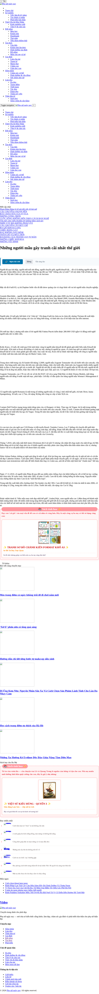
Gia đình (8, 57)
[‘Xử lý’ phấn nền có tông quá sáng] (49, 611)
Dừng (29, 262)
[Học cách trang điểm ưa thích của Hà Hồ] (49, 709)
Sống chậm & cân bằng (19, 101)
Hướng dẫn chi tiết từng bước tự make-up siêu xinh (27, 658)
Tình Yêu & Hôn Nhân (14, 22)
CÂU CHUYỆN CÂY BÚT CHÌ (14, 225)
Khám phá (14, 34)
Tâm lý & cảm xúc (18, 27)
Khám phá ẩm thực (18, 47)
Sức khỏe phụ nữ (17, 78)
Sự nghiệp (9, 13)
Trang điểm (15, 84)
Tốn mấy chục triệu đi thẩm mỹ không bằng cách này (21, 221)
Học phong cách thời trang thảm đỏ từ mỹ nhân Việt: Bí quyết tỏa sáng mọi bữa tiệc (42, 866)
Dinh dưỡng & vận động (20, 75)
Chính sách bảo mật (13, 979)
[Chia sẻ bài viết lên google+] (3, 254)
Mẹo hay (14, 31)
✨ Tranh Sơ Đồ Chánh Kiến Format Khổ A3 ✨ (36, 547)
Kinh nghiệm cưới (17, 24)
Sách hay (14, 98)
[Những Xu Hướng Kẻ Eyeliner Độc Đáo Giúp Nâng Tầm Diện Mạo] (49, 741)
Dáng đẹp (14, 91)
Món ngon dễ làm (12, 964)
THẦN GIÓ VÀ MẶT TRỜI (12, 235)
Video (4, 902)
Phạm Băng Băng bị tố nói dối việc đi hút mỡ (18, 209)
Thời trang (14, 87)
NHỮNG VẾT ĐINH (9, 241)
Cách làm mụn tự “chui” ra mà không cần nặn (28, 826)
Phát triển (9, 943)
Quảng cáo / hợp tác (13, 986)
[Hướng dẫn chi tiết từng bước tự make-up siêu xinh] (49, 643)
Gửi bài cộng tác (12, 984)
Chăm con (14, 66)
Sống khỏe (9, 71)
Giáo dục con (15, 68)
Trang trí (13, 61)
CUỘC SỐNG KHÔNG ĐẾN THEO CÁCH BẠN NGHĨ (24, 218)
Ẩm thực (8, 43)
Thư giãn (14, 38)
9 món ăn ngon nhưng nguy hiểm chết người (23, 890)
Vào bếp (13, 45)
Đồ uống (14, 52)
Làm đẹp (8, 80)
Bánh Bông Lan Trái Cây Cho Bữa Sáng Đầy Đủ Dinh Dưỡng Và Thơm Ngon (37, 885)
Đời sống (9, 29)
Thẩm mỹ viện (16, 94)
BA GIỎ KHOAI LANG (10, 228)
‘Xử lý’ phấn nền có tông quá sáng (18, 627)
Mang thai (14, 64)
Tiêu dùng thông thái (18, 40)
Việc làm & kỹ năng (18, 15)
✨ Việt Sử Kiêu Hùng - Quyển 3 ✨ (27, 803)
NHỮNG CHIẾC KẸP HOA (12, 239)
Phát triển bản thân (18, 20)
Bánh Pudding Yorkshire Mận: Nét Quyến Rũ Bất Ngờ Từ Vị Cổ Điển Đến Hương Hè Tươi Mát (44, 892)
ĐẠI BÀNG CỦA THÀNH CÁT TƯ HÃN (18, 237)
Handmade (14, 36)
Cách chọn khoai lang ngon (16, 883)
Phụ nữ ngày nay (13, 990)
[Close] (6, 8)
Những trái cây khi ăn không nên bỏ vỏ (26, 850)
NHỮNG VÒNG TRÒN (10, 216)
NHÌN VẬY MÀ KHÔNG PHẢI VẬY (16, 223)
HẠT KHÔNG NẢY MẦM (11, 232)
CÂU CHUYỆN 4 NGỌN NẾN (13, 211)
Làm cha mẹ (15, 59)
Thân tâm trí (10, 96)
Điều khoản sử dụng (13, 981)
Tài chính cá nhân (17, 17)
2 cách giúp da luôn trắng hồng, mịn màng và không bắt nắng (34, 834)
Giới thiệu (9, 974)
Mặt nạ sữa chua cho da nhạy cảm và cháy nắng (29, 874)
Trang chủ (9, 10)
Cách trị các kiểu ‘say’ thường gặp (24, 858)
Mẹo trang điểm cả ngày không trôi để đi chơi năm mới (29, 595)
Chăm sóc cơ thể (17, 73)
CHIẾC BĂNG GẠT (9, 230)
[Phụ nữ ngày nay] (8, 4)
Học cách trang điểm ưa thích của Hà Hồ (21, 725)
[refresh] (37, 105)
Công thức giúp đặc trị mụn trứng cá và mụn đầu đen (31, 842)
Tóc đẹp (13, 89)
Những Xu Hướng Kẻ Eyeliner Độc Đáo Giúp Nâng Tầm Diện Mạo (35, 757)
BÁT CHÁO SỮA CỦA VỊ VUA (14, 214)
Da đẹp (13, 82)
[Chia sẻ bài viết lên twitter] (1, 254)
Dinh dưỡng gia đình (18, 50)
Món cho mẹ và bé (18, 54)
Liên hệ (8, 977)
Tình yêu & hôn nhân (14, 960)
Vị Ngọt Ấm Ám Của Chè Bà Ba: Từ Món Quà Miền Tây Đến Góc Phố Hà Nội (38, 888)
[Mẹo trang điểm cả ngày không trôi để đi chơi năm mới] (49, 579)
